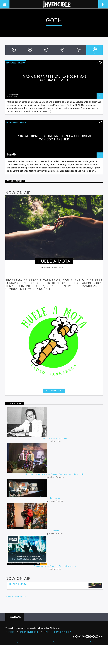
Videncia (55, 531)
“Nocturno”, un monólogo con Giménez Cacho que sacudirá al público (55, 474)
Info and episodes (54, 391)
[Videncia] (55, 516)
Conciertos (12, 122)
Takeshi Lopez (13, 94)
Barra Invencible (29, 632)
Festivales (11, 63)
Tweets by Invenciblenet (15, 597)
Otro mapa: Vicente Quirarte (55, 438)
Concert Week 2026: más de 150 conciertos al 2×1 (55, 566)
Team (46, 632)
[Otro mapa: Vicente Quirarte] (55, 422)
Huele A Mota (18, 584)
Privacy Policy (62, 632)
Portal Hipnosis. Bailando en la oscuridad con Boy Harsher (54, 137)
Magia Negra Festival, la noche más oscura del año (54, 78)
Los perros (55, 498)
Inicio (11, 632)
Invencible (11, 154)
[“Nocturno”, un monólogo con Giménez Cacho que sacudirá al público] (55, 458)
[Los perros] (55, 488)
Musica (21, 63)
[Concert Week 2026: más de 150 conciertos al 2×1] (55, 550)
